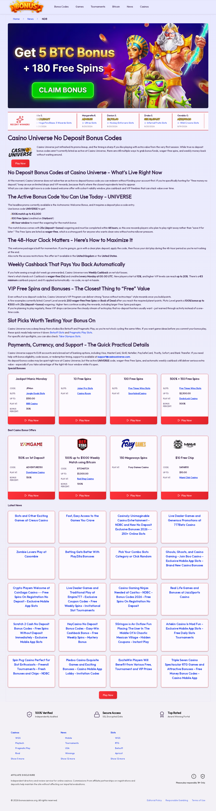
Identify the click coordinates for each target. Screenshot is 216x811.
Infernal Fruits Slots (152, 122)
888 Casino (32, 403)
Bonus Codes (61, 6)
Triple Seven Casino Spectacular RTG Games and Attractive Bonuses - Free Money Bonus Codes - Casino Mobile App (184, 669)
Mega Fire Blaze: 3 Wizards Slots (50, 122)
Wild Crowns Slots (184, 122)
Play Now (20, 163)
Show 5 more (17, 758)
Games (80, 6)
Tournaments (98, 6)
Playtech (19, 743)
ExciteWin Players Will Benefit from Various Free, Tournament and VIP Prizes (133, 664)
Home (16, 18)
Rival (17, 753)
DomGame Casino (35, 472)
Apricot (119, 753)
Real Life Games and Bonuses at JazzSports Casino (184, 592)
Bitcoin (116, 6)
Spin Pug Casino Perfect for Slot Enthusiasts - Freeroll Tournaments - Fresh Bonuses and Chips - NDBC (31, 666)
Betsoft (119, 748)
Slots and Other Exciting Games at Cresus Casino (31, 518)
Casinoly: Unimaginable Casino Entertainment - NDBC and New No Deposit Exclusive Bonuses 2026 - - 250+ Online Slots (133, 525)
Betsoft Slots (57, 332)
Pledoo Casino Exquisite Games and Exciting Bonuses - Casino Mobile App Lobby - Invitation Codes (82, 666)
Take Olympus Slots (69, 336)
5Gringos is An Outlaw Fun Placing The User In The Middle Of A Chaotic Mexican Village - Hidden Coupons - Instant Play (133, 633)
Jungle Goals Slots (35, 393)
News (130, 6)
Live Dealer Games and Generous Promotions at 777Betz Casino (184, 520)
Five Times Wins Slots (139, 388)
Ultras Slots (85, 122)
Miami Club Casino (188, 477)
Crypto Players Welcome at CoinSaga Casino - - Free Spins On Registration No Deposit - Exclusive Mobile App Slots (31, 597)
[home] (26, 12)
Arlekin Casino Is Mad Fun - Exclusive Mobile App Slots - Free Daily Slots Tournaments (184, 630)
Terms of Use (198, 800)
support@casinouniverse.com (114, 356)
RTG (117, 743)
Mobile (68, 738)
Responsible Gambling (177, 800)
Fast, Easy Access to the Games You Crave (82, 518)
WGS (18, 738)
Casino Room (84, 393)
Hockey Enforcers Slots (117, 122)
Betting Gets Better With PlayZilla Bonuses (82, 554)
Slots (113, 732)
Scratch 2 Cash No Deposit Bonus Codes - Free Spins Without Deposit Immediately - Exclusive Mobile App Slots (31, 633)
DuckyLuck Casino (188, 398)
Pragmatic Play (22, 748)
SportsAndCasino (137, 393)
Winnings (70, 753)
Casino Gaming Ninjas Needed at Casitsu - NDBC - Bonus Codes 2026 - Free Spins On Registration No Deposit (133, 597)
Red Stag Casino (85, 478)
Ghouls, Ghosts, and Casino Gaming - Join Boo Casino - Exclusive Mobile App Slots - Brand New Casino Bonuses (184, 558)
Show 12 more (68, 758)
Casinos (144, 6)
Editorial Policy (154, 800)
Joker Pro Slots (85, 388)
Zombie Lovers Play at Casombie (31, 554)
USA (67, 748)
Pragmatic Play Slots (80, 332)
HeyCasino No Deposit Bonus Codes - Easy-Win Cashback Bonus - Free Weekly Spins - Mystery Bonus (82, 633)
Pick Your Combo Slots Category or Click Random (134, 554)
